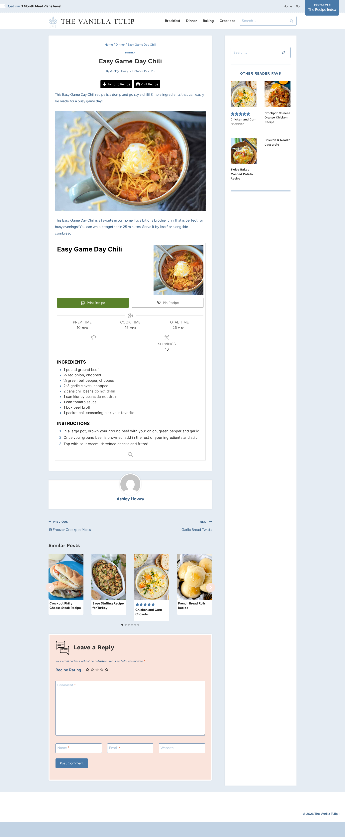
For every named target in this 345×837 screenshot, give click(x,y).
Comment (66, 685)
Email (114, 748)
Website (167, 748)
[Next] (210, 587)
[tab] (122, 625)
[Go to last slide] (50, 587)
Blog (298, 6)
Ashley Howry (119, 71)
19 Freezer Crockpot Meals (70, 526)
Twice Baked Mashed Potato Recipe (242, 174)
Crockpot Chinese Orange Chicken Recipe (277, 117)
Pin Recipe (170, 303)
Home (288, 6)
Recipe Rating (68, 669)
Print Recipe (149, 84)
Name (63, 748)
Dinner (191, 21)
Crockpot (227, 21)
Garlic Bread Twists (196, 526)
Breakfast (172, 21)
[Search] (283, 52)
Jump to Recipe (118, 84)
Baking (208, 21)
